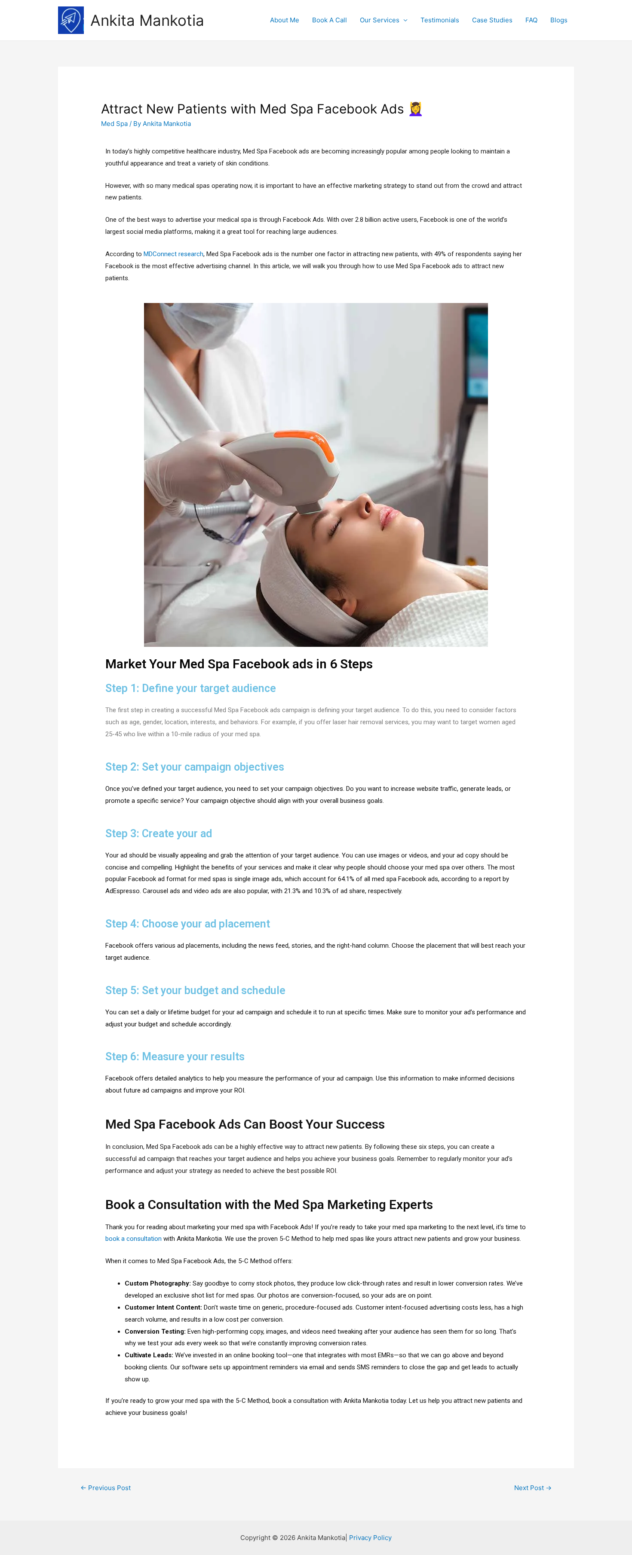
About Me (284, 20)
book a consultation (133, 1239)
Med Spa (114, 123)
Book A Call (329, 20)
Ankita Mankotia (147, 20)
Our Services (379, 20)
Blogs (559, 20)
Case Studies (492, 20)
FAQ (531, 20)
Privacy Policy (370, 1538)
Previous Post (105, 1488)
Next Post (533, 1488)
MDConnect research (173, 254)
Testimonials (439, 20)
